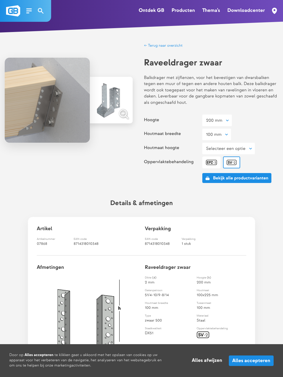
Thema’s (211, 11)
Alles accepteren (251, 360)
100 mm (214, 134)
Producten (183, 11)
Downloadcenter (246, 11)
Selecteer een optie (226, 148)
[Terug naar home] (13, 11)
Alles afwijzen (207, 360)
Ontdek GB (151, 11)
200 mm (214, 120)
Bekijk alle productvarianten (240, 178)
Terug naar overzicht (165, 46)
